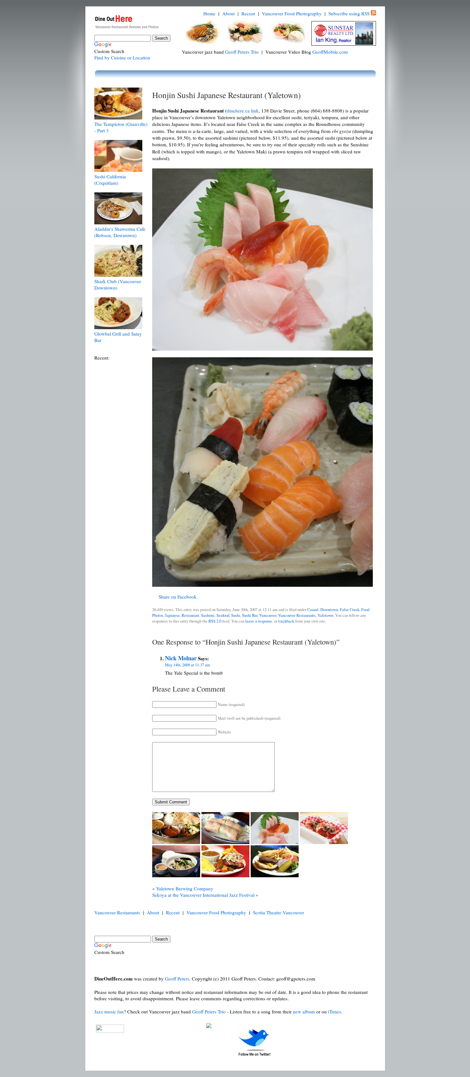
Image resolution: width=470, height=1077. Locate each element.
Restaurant (190, 615)
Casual (312, 609)
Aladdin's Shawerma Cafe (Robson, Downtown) (119, 232)
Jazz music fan (109, 1011)
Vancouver (267, 615)
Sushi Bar (249, 615)
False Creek (349, 609)
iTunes (334, 1011)
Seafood (222, 615)
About (228, 13)
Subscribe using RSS (349, 13)
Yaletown (325, 615)
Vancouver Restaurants (297, 615)
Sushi (235, 615)
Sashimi (208, 615)
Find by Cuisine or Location (122, 57)
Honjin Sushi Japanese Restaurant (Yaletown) (226, 94)
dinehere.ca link (243, 110)
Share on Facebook (178, 596)
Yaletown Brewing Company (184, 888)
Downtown (329, 609)
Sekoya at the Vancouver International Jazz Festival (203, 895)
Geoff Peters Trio (242, 52)
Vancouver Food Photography (292, 13)
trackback (286, 621)
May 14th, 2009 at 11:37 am (187, 665)
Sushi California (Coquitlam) (110, 179)
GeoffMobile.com (330, 52)
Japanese (172, 615)
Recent (248, 13)
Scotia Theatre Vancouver (278, 912)
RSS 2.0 (214, 621)
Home (209, 13)
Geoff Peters (177, 978)
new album (304, 1011)
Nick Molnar (181, 658)
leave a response (258, 621)
